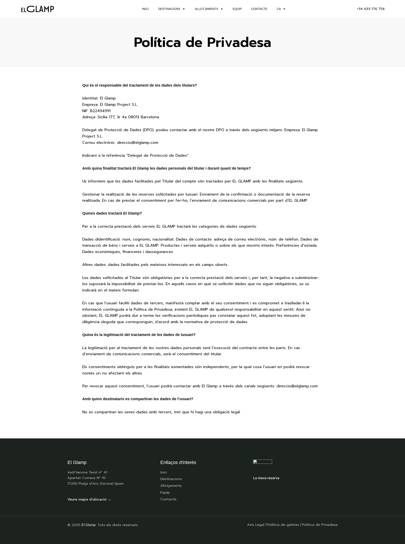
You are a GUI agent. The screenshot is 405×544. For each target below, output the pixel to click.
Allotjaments (206, 9)
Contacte (259, 9)
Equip (237, 9)
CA (279, 9)
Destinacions (169, 9)
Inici (145, 9)
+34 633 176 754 (371, 8)
